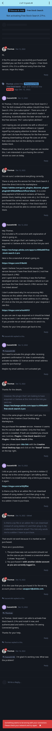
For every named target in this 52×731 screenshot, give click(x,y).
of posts (25, 3)
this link (25, 444)
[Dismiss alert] (40, 725)
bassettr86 (10, 351)
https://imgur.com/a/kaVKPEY (16, 310)
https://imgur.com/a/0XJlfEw (15, 486)
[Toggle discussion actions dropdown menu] (49, 3)
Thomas (9, 613)
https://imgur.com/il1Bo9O (14, 263)
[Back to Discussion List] (2, 3)
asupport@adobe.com (33, 589)
